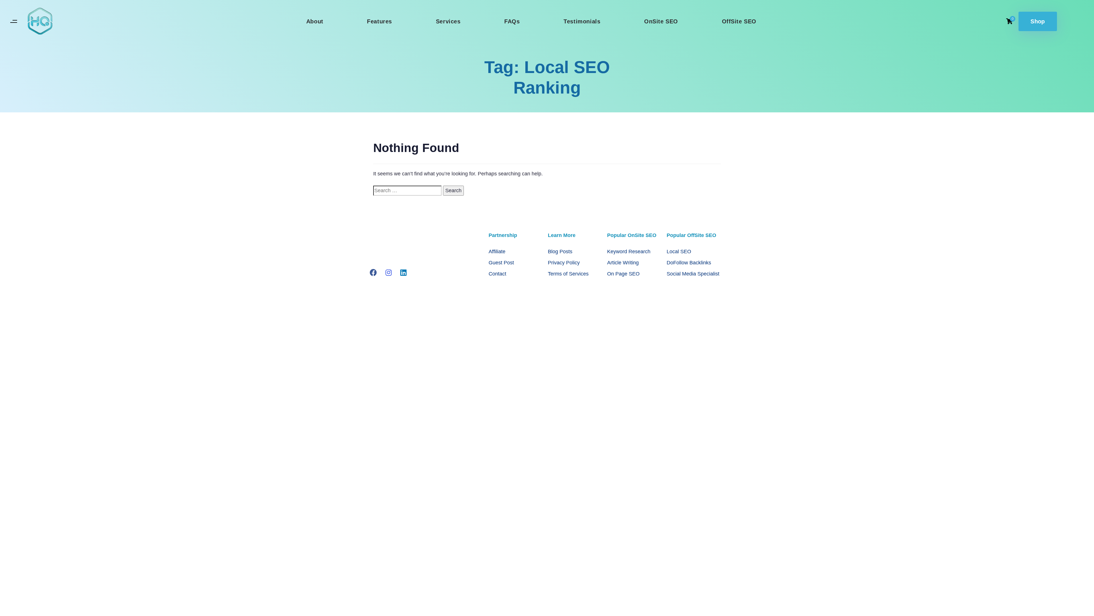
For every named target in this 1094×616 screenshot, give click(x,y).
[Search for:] (407, 191)
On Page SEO (623, 274)
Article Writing (623, 263)
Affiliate (497, 251)
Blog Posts (560, 251)
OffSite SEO (739, 21)
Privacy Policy (564, 263)
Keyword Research (628, 251)
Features (379, 21)
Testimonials (582, 21)
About (314, 21)
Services (448, 21)
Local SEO (679, 251)
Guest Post (501, 263)
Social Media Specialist (693, 274)
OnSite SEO (661, 21)
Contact (497, 274)
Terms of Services (568, 274)
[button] (13, 21)
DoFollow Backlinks (689, 263)
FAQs (512, 21)
